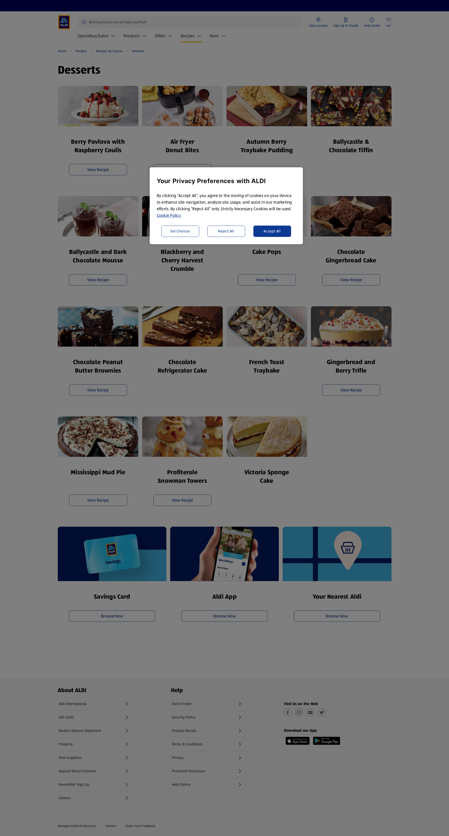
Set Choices (180, 231)
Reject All (226, 231)
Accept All (272, 231)
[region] (226, 205)
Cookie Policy (169, 215)
